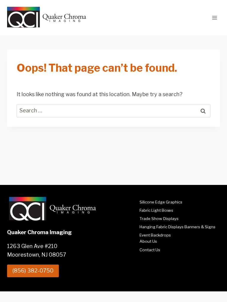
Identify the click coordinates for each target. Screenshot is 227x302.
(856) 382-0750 (32, 270)
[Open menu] (214, 17)
